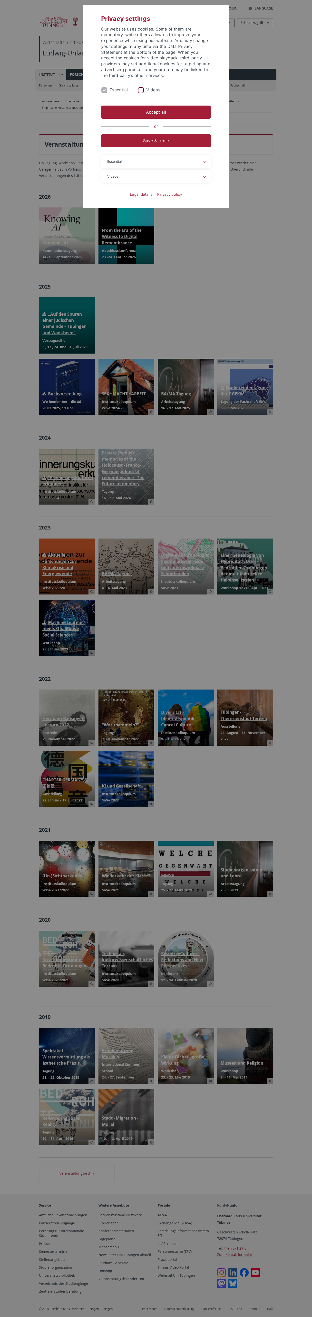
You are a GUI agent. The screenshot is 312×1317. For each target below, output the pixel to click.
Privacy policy (169, 194)
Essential (119, 89)
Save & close (156, 140)
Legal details (141, 194)
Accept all (156, 112)
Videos (153, 89)
